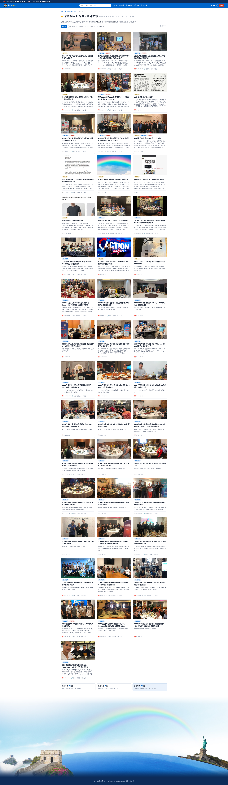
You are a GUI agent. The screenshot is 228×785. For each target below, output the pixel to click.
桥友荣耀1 (101, 26)
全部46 (64, 26)
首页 (115, 5)
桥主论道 (144, 5)
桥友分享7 (92, 26)
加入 (221, 5)
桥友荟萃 (129, 5)
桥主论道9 (72, 26)
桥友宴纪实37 (82, 26)
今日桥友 (121, 5)
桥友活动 (136, 5)
